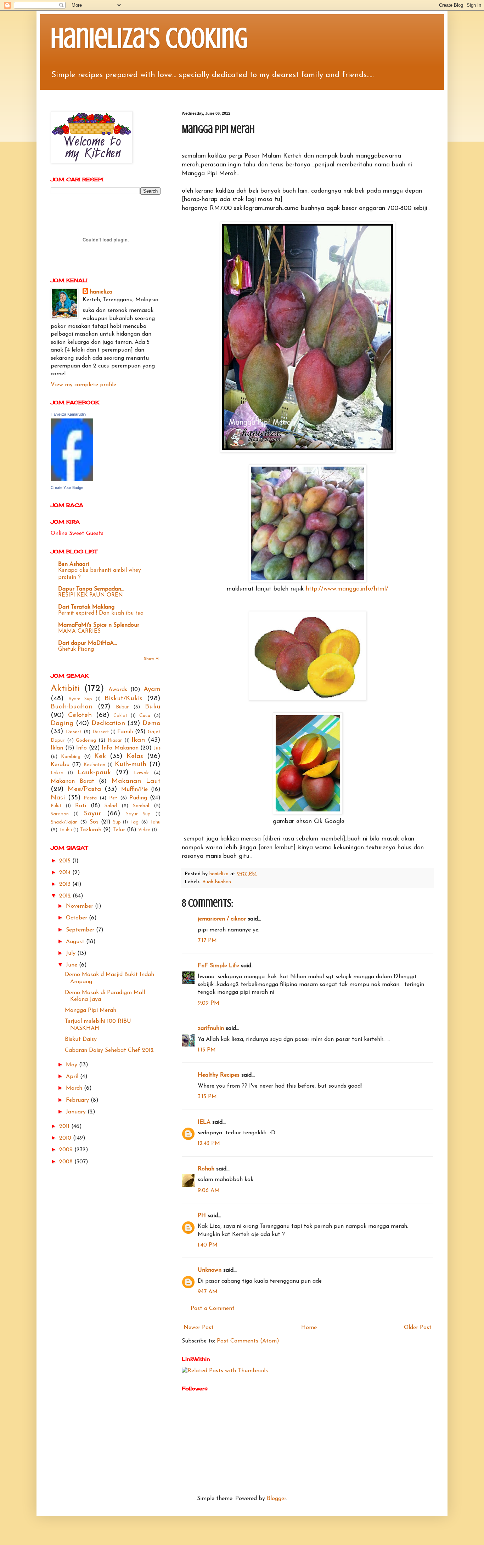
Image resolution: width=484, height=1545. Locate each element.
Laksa (57, 773)
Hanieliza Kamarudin (68, 414)
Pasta (90, 798)
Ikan (138, 740)
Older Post (418, 1327)
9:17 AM (208, 1292)
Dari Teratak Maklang (86, 607)
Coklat (120, 715)
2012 (66, 896)
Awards (117, 689)
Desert (73, 732)
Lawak (141, 773)
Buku (153, 706)
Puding (138, 798)
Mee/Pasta (84, 789)
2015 (65, 861)
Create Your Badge (67, 487)
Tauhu (65, 830)
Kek (100, 756)
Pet (113, 798)
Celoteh (80, 715)
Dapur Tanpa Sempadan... (91, 589)
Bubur (122, 707)
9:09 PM (208, 1003)
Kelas (134, 756)
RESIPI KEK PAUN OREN (90, 595)
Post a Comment (213, 1308)
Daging (62, 723)
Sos (94, 822)
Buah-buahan (216, 882)
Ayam (152, 689)
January (77, 1112)
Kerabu (60, 765)
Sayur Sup (138, 814)
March (75, 1088)
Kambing (70, 756)
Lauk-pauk (94, 772)
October (77, 918)
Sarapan (60, 814)
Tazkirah (90, 830)
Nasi (58, 797)
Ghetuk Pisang (76, 649)
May (72, 1065)
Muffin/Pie (134, 789)
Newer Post (199, 1327)
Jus (157, 748)
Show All (152, 659)
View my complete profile (83, 385)
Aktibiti (65, 688)
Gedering (86, 740)
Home (309, 1327)
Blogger (276, 1498)
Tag (134, 822)
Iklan (57, 748)
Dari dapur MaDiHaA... (87, 643)
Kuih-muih (130, 764)
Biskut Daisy (81, 1039)
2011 (65, 1126)
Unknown (209, 1270)
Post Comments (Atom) (248, 1341)
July (71, 953)
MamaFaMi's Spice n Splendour (98, 625)
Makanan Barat (72, 781)
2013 (65, 884)
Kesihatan (94, 765)
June (72, 965)
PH (202, 1216)
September (81, 930)
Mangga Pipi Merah (90, 1010)
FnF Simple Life (218, 966)
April (73, 1076)
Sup (117, 822)
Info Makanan (120, 748)
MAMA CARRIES (79, 631)
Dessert (100, 732)
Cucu (144, 715)
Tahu (155, 822)
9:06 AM (209, 1190)
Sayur (92, 813)
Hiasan (115, 740)
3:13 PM (207, 1097)
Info (81, 748)
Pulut (56, 806)
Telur (119, 830)
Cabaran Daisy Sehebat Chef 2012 (109, 1050)
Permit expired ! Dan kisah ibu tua (100, 613)
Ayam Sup (80, 699)
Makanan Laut (136, 781)
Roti (80, 806)
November (80, 906)
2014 (65, 873)
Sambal (141, 806)
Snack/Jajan (64, 822)
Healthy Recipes (219, 1075)
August (76, 942)
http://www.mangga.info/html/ (347, 589)
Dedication (108, 723)
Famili (125, 732)
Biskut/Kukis (123, 698)
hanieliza (101, 292)
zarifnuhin (211, 1028)
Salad (111, 806)
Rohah (206, 1169)
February (78, 1100)
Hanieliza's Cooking (149, 38)
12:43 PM (209, 1143)
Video (144, 830)
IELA (204, 1122)
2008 (66, 1162)
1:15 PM (207, 1050)
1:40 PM (208, 1245)
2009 (66, 1150)
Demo (151, 723)
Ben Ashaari (73, 564)
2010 (66, 1138)
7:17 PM (207, 940)
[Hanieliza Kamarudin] (72, 480)
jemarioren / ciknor (222, 919)
